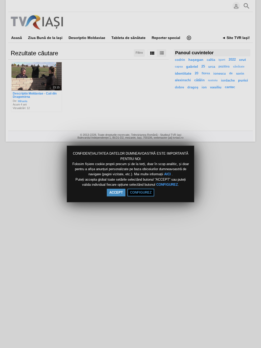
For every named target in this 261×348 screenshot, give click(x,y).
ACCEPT (116, 192)
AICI (168, 174)
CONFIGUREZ (167, 184)
